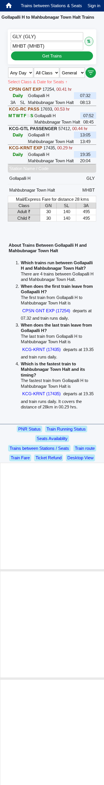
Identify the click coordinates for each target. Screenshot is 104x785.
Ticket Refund (49, 457)
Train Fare (20, 457)
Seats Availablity (52, 438)
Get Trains (52, 55)
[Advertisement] (52, 516)
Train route (85, 448)
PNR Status (29, 429)
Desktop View (80, 457)
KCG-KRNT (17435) (41, 349)
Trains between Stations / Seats (39, 448)
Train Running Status (66, 429)
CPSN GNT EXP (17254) (46, 310)
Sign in (94, 5)
